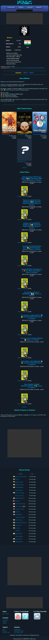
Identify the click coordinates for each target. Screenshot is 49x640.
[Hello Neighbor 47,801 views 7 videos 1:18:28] (9, 112)
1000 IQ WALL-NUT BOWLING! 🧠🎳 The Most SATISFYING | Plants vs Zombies (32, 363)
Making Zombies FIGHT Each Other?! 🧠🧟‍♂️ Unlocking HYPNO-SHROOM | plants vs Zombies (31, 178)
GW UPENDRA (19, 487)
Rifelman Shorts (19, 484)
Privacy (4, 631)
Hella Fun (17, 511)
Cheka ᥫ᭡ (17, 530)
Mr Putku (17, 528)
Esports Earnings (18, 631)
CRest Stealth (19, 536)
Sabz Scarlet (18, 533)
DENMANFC (18, 514)
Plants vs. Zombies (23, 196)
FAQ (4, 629)
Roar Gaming (18, 519)
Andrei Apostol (19, 490)
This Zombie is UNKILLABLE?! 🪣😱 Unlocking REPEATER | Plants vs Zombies (32, 317)
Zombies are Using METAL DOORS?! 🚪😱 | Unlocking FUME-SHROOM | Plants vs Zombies (31, 225)
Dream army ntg (19, 495)
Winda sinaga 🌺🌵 (20, 506)
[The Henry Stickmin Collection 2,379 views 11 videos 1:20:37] (39, 112)
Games (31, 72)
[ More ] (25, 167)
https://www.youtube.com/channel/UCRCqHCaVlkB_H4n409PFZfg (26, 68)
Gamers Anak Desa (20, 503)
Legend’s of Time (19, 509)
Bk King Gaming (19, 492)
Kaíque (17, 479)
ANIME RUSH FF (19, 498)
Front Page (6, 613)
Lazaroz (17, 500)
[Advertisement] (24, 18)
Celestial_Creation (20, 517)
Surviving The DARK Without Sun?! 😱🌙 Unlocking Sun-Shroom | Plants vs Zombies (31, 247)
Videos (25, 72)
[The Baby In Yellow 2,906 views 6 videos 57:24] (24, 112)
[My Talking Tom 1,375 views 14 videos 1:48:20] (24, 139)
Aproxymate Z (18, 538)
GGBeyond (17, 629)
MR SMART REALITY (21, 522)
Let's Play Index (18, 632)
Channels (5, 620)
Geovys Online (19, 482)
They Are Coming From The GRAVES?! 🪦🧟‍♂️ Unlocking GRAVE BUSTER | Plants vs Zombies (32, 202)
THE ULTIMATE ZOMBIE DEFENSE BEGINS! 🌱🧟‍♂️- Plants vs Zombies (31, 386)
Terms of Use (6, 632)
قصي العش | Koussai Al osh (22, 476)
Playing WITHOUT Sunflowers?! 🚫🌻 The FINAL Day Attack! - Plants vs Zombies (32, 270)
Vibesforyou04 (19, 541)
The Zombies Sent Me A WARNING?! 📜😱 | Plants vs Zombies (31, 293)
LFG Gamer (18, 525)
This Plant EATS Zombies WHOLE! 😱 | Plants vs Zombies (32, 339)
